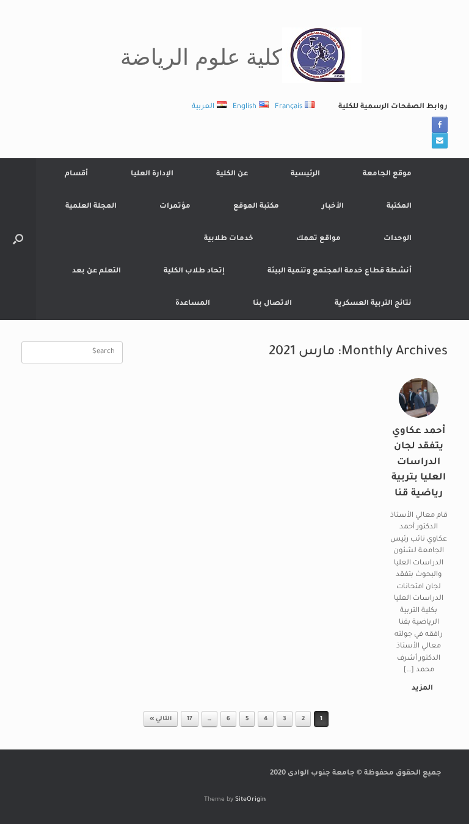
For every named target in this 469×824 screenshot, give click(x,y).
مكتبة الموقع (256, 207)
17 (189, 719)
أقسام (76, 174)
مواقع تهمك (318, 239)
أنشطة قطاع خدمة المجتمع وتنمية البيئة (339, 271)
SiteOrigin (250, 800)
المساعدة (192, 304)
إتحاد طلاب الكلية (194, 271)
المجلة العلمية (91, 207)
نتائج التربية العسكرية (373, 304)
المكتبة (399, 207)
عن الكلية (232, 174)
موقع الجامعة (387, 174)
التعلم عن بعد (96, 271)
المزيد (421, 689)
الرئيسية (305, 174)
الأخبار (333, 207)
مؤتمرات (175, 207)
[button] (18, 239)
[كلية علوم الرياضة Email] (440, 140)
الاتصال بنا (272, 304)
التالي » (161, 719)
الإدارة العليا (152, 174)
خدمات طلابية (228, 239)
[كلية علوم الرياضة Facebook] (440, 125)
